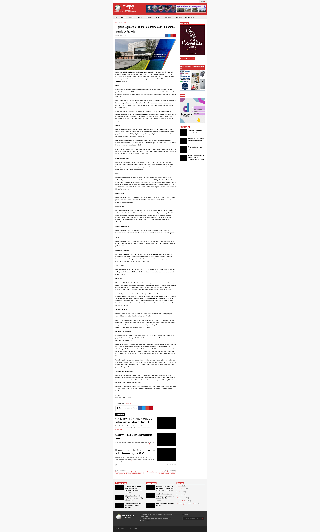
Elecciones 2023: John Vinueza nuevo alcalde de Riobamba (196, 140)
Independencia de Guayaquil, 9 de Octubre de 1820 (196, 131)
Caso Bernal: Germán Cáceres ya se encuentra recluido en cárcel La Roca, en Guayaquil (134, 420)
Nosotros (178, 17)
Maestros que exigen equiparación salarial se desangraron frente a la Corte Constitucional (129, 472)
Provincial (179, 492)
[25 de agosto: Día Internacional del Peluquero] (150, 505)
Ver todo (202, 126)
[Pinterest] (174, 35)
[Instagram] (194, 1)
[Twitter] (169, 35)
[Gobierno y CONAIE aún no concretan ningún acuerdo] (166, 439)
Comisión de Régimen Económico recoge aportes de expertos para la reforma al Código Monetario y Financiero (165, 497)
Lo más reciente (151, 483)
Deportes (140, 17)
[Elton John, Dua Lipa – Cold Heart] (183, 149)
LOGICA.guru (137, 528)
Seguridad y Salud (182, 501)
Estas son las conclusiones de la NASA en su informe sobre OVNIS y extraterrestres (134, 498)
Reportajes (149, 17)
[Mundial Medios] (125, 10)
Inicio (116, 17)
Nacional (128, 403)
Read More (118, 429)
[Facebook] (197, 1)
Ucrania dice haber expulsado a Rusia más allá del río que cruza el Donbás (161, 472)
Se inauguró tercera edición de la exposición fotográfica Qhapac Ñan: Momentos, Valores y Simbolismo (165, 488)
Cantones (158, 17)
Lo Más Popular (184, 127)
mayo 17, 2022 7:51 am (120, 35)
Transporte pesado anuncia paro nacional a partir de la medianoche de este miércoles (196, 157)
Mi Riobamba (168, 17)
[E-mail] (171, 35)
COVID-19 (123, 17)
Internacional (180, 489)
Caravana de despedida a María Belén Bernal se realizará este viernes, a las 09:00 (135, 451)
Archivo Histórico (189, 17)
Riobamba (179, 495)
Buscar (202, 1)
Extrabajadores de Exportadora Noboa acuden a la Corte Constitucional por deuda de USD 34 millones (133, 489)
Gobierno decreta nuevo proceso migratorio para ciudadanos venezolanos (133, 506)
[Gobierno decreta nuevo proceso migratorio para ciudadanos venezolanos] (119, 505)
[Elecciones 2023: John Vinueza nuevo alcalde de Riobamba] (183, 141)
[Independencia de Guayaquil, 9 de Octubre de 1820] (183, 132)
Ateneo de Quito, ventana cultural (186, 504)
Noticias (131, 17)
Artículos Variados (121, 483)
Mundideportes (180, 498)
